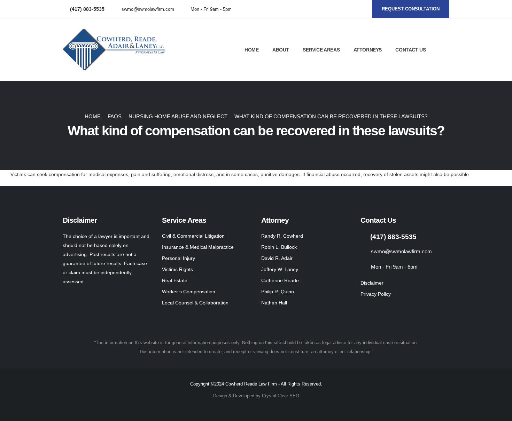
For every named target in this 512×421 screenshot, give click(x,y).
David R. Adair (277, 258)
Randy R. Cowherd (282, 236)
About (280, 50)
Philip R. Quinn (277, 291)
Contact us (410, 50)
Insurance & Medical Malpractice (198, 247)
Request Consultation (411, 8)
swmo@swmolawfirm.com (148, 9)
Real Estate (174, 280)
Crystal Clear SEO (280, 396)
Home (251, 50)
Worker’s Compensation (188, 291)
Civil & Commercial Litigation (193, 236)
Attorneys (368, 50)
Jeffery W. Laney (279, 269)
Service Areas (321, 50)
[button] (446, 50)
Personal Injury (178, 258)
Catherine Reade (280, 280)
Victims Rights (177, 269)
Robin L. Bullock (279, 247)
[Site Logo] (115, 49)
